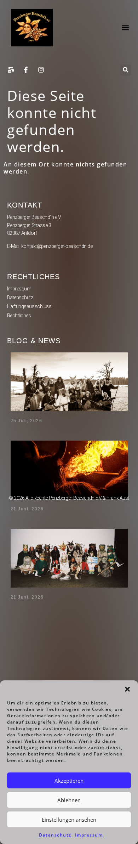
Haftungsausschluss (29, 306)
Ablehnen (69, 800)
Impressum (89, 835)
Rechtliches (19, 315)
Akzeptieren (69, 780)
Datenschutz (55, 835)
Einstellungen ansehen (69, 819)
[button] (127, 689)
